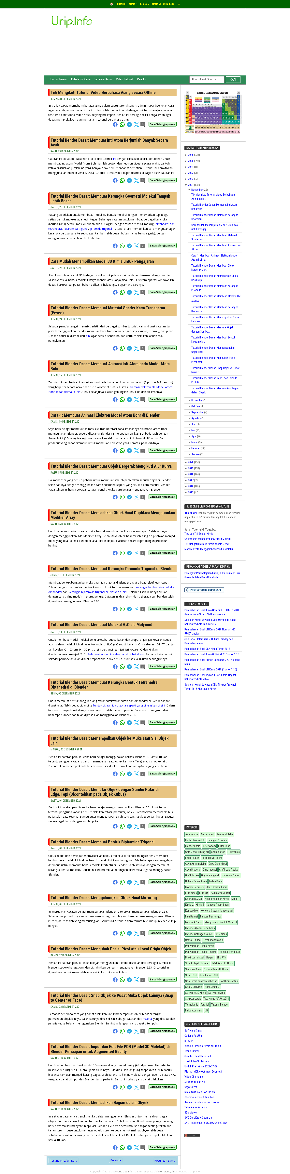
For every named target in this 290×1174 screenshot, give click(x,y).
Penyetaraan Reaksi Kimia (199, 945)
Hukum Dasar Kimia (196, 881)
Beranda (115, 1160)
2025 (191, 161)
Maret (194, 442)
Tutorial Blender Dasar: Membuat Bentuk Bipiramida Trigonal (102, 841)
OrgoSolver (190, 1086)
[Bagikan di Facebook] (116, 126)
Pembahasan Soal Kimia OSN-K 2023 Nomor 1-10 (211, 654)
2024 (191, 166)
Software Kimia (216, 992)
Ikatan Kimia (216, 881)
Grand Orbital (191, 1051)
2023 (191, 173)
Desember (197, 189)
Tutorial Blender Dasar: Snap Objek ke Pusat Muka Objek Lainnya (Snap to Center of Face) (112, 998)
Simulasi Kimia (103, 79)
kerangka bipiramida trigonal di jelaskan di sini (98, 592)
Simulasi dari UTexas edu (198, 1056)
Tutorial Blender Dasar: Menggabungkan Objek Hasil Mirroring (104, 897)
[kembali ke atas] (286, 1168)
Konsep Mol (191, 910)
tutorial (147, 1019)
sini (88, 336)
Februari (196, 448)
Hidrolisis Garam (231, 875)
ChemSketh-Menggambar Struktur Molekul (207, 538)
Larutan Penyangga (211, 916)
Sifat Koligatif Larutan (197, 963)
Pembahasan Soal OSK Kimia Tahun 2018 (207, 648)
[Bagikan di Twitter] (137, 126)
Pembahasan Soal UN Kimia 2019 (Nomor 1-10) (210, 669)
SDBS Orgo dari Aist (195, 1081)
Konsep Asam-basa (218, 904)
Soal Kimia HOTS (208, 975)
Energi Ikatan (192, 857)
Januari (195, 454)
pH (206, 1010)
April (194, 436)
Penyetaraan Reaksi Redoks (200, 951)
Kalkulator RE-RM (220, 893)
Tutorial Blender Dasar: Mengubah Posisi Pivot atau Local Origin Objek (111, 948)
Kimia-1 (235, 898)
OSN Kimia (221, 934)
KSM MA (204, 893)
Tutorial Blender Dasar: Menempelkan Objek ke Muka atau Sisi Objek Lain (109, 740)
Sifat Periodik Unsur (223, 963)
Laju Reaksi (191, 916)
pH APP (188, 1040)
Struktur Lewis (193, 998)
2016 (191, 486)
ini (114, 159)
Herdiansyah (166, 1171)
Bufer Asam (209, 846)
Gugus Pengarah (210, 875)
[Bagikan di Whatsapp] (123, 126)
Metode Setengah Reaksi (199, 934)
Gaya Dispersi (192, 869)
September (197, 412)
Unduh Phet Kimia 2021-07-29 (200, 1066)
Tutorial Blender (219, 1004)
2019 (191, 468)
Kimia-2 (189, 904)
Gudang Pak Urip (193, 1035)
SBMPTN (221, 957)
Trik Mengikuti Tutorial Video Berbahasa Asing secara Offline (103, 92)
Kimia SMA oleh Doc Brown (199, 1092)
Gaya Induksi (210, 869)
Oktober (196, 406)
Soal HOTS (191, 975)
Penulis (141, 79)
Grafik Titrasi (192, 875)
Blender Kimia (192, 846)
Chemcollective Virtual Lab (199, 1097)
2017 (191, 480)
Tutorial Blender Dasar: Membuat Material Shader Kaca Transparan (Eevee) (108, 310)
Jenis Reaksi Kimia (216, 887)
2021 (191, 185)
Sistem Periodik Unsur (216, 969)
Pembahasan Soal (213, 940)
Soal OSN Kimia (193, 986)
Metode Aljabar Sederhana (200, 928)
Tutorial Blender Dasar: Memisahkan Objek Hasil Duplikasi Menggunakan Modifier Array (113, 515)
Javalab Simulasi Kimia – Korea (201, 1102)
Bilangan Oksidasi (217, 840)
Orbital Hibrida (193, 940)
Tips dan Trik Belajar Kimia (198, 533)
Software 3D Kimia (195, 992)
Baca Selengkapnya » (162, 124)
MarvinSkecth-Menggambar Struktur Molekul (208, 549)
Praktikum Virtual (194, 957)
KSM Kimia (191, 893)
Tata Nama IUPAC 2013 (216, 998)
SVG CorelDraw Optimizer (198, 1117)
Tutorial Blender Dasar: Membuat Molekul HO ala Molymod (101, 624)
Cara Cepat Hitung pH (197, 851)
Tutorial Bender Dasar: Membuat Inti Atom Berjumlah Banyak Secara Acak (109, 142)
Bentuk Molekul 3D (195, 840)
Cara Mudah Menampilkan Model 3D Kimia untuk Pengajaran (102, 261)
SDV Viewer (190, 1112)
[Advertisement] (175, 45)
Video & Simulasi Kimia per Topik (202, 1046)
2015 (191, 492)
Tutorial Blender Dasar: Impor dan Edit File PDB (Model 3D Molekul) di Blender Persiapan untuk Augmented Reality (110, 1049)
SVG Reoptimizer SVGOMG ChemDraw (205, 1122)
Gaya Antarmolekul (195, 863)
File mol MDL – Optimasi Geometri (203, 1071)
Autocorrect (207, 834)
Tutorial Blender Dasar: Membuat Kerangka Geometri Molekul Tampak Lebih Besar (110, 198)
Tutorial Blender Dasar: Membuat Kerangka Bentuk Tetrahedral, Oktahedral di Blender (105, 685)
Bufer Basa (224, 846)
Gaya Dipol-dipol (218, 863)
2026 (191, 154)
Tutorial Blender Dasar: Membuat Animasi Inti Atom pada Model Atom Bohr (110, 366)
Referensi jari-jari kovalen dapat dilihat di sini (116, 654)
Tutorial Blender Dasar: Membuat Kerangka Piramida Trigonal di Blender (112, 568)
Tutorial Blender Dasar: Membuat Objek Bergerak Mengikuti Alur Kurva (111, 466)
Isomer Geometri (194, 887)
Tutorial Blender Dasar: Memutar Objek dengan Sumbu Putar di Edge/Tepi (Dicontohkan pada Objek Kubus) (105, 792)
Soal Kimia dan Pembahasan (201, 981)
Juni (194, 424)
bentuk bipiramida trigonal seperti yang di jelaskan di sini (129, 705)
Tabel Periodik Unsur (195, 1107)
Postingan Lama (164, 1160)
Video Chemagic (193, 1076)
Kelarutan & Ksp (194, 898)
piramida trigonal (101, 229)
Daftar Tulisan (58, 79)
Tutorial (205, 1004)
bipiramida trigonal (76, 229)
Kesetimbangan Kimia (217, 898)
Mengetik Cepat (193, 922)
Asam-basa (191, 834)
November (197, 400)
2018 (191, 474)
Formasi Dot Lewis (212, 857)
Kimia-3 (200, 904)
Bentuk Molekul (225, 834)
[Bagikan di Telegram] (130, 126)
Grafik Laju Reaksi (229, 869)
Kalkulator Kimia (81, 79)
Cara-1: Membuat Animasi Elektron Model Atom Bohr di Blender (105, 415)
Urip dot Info (124, 1171)
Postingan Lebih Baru (63, 1160)
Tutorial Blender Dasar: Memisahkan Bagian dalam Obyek (99, 1102)
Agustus (196, 418)
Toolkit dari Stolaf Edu (196, 1061)
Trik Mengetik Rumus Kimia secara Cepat (206, 544)
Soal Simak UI (212, 986)
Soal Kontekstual (229, 981)
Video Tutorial (124, 79)
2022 (191, 178)
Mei (193, 430)
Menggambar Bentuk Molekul (221, 922)
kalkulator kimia (194, 1010)
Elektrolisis (233, 851)
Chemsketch (218, 851)
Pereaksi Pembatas (229, 951)
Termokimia (191, 1004)
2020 (191, 462)
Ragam (210, 957)
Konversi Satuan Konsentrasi (217, 910)
